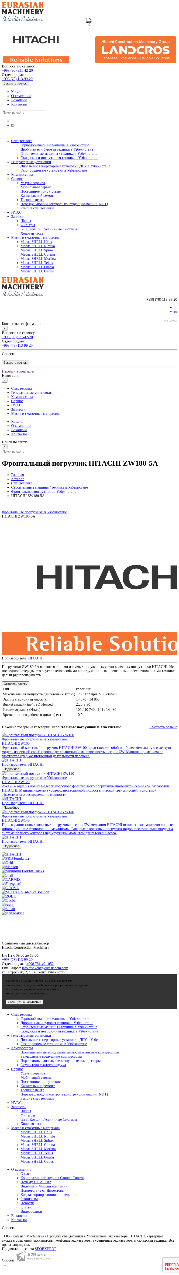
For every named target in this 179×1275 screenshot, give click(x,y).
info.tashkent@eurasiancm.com (45, 968)
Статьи (26, 1207)
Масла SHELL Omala (37, 267)
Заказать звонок (15, 83)
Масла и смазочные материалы (35, 238)
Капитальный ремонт (38, 195)
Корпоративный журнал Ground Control (52, 1178)
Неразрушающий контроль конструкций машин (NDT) (64, 204)
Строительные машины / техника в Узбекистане (59, 153)
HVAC (16, 212)
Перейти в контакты (18, 371)
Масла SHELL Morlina (38, 259)
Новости (27, 1203)
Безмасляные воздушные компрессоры (51, 1056)
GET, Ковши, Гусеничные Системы (49, 229)
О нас (25, 1174)
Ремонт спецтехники (37, 208)
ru (12, 125)
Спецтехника (21, 141)
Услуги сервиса (33, 183)
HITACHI (36, 658)
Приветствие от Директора (42, 1190)
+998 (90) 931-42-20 (17, 70)
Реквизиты (29, 1199)
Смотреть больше (163, 727)
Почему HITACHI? (36, 1182)
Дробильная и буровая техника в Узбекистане (57, 149)
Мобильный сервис (36, 187)
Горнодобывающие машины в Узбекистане (55, 145)
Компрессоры (22, 174)
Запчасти (18, 216)
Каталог (17, 92)
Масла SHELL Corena (38, 254)
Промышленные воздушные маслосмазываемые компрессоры (70, 1052)
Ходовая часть (32, 233)
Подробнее (11, 769)
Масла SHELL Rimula (38, 246)
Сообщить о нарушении (24, 1002)
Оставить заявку (15, 684)
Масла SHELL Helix (36, 242)
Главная (17, 475)
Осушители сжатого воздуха (43, 1065)
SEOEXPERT (45, 1249)
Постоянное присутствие (41, 191)
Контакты (19, 104)
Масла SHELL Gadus (37, 271)
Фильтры (28, 225)
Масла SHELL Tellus (37, 263)
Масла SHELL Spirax (37, 250)
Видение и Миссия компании (44, 1186)
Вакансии (19, 100)
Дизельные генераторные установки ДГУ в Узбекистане (65, 166)
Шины (26, 221)
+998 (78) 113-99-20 (17, 79)
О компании (21, 96)
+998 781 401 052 (40, 964)
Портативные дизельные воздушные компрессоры (61, 1061)
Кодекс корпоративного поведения (48, 1195)
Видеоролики (31, 1211)
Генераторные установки (31, 162)
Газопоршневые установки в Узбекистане (54, 170)
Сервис (17, 179)
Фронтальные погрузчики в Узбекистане (43, 491)
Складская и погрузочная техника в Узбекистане (59, 158)
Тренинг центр (32, 200)
